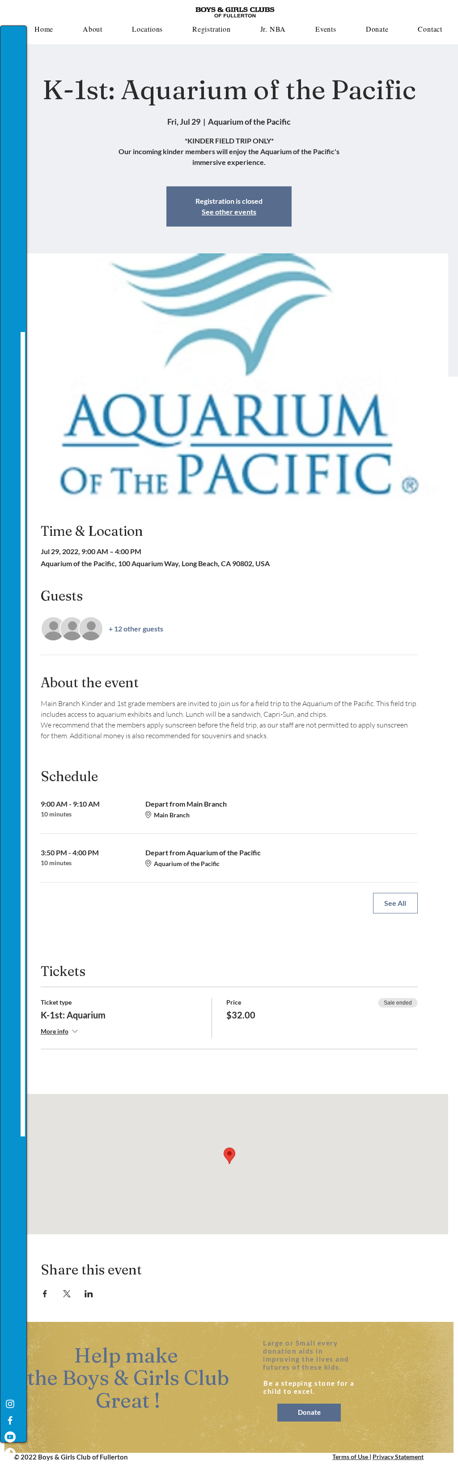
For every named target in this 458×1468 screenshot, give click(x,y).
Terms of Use (350, 1456)
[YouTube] (10, 1437)
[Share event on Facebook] (45, 1293)
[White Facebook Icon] (10, 1420)
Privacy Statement (398, 1456)
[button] (92, 28)
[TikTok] (10, 1453)
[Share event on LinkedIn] (89, 1293)
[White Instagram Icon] (10, 1403)
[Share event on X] (67, 1293)
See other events (229, 211)
